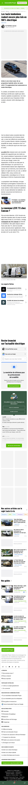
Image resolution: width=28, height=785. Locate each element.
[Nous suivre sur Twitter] (6, 667)
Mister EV (5, 716)
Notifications (18, 772)
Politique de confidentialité (13, 770)
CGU (21, 775)
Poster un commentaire (14, 407)
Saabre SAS (20, 778)
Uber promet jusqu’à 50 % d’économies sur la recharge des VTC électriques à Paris (20, 551)
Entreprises (4, 514)
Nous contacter (7, 676)
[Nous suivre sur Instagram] (12, 667)
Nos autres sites (6, 708)
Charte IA (18, 773)
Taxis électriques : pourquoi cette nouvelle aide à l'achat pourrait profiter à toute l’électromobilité (19, 520)
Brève (25, 514)
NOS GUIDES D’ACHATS (7, 747)
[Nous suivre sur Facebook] (3, 667)
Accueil (3, 11)
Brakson (19, 780)
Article (10, 514)
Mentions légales (10, 773)
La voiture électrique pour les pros (10, 755)
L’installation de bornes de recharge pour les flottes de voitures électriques (20, 597)
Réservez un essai (22, 2)
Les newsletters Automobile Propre (12, 695)
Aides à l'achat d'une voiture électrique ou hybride (20, 630)
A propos (4, 670)
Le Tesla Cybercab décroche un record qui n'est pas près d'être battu (19, 561)
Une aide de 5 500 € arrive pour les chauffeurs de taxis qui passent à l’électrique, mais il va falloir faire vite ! (20, 531)
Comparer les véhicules (9, 737)
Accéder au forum (14, 411)
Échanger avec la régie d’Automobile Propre (12, 763)
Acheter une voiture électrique (9, 749)
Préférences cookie (9, 772)
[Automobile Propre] (10, 3)
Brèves (7, 11)
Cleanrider (6, 711)
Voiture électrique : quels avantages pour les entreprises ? (20, 587)
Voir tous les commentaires (14, 445)
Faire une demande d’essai (10, 732)
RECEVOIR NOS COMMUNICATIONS (10, 692)
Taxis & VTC (3, 22)
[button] (14, 431)
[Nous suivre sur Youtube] (9, 667)
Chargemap (6, 722)
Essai (14, 514)
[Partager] (25, 783)
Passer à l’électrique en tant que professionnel (20, 590)
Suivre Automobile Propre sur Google (13, 704)
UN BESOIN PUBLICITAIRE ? (8, 759)
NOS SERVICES (5, 726)
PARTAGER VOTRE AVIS (7, 683)
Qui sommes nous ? (8, 673)
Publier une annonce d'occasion (11, 740)
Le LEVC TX (5, 152)
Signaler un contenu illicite (12, 775)
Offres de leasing (7, 729)
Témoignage (20, 514)
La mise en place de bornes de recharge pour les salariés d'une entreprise (20, 617)
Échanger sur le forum (9, 742)
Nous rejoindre (7, 678)
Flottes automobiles (18, 554)
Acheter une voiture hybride (8, 752)
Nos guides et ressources (9, 701)
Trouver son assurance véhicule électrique (14, 734)
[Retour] (3, 783)
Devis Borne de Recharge (10, 719)
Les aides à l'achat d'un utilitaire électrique (20, 627)
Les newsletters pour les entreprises (12, 698)
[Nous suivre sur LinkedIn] (19, 667)
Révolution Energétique (9, 714)
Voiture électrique (18, 564)
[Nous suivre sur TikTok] (15, 667)
